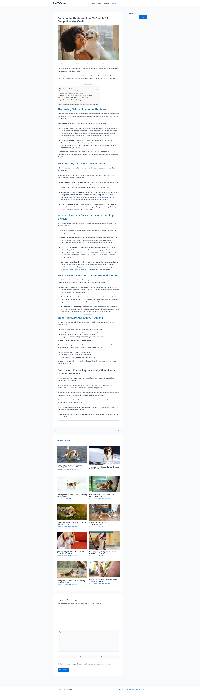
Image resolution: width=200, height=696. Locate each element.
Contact (106, 3)
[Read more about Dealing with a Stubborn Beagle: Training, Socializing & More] (72, 569)
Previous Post (59, 431)
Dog (68, 469)
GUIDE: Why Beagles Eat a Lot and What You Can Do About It (103, 523)
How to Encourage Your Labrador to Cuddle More (73, 97)
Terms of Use (140, 689)
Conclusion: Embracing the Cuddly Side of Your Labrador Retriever (78, 104)
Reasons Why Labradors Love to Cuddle (71, 93)
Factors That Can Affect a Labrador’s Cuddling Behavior (75, 95)
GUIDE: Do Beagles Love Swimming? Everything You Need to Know (70, 466)
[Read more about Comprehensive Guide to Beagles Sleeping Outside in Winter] (104, 455)
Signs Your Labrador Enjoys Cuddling (70, 100)
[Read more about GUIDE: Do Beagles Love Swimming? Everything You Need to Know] (72, 454)
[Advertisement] (88, 618)
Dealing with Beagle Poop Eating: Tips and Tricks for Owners (71, 523)
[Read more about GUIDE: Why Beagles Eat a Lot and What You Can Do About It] (104, 512)
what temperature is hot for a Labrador (75, 269)
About (121, 689)
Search (130, 14)
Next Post (119, 431)
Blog (99, 3)
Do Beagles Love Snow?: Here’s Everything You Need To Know (72, 495)
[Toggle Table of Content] (96, 88)
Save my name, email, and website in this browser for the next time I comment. (86, 664)
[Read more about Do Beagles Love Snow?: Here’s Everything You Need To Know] (72, 484)
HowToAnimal (59, 3)
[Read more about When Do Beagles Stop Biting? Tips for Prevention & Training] (72, 540)
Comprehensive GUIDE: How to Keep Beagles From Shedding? (102, 495)
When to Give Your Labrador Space (70, 102)
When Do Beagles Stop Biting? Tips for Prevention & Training (70, 552)
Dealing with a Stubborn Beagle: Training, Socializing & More (71, 581)
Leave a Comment (61, 469)
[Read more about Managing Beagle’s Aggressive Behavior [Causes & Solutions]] (104, 540)
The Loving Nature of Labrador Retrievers (71, 91)
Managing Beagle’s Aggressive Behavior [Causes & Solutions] (103, 552)
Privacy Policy (129, 689)
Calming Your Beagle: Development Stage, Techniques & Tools (104, 580)
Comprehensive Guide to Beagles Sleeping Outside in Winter (104, 467)
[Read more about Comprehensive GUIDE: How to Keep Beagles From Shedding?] (104, 484)
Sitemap (114, 3)
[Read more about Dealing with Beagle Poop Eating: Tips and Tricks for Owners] (72, 511)
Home (93, 3)
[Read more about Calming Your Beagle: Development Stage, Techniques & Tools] (104, 568)
